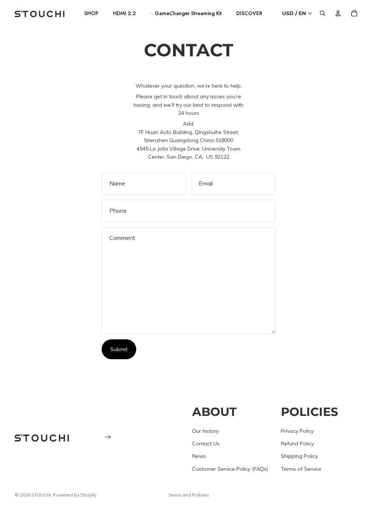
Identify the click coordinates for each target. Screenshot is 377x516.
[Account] (338, 13)
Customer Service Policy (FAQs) (230, 469)
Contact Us (205, 443)
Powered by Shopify (74, 495)
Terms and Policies (188, 495)
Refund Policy (297, 443)
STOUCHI (41, 495)
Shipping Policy (299, 456)
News (199, 456)
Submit (118, 349)
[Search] (322, 13)
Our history (205, 431)
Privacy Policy (297, 431)
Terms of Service (301, 469)
